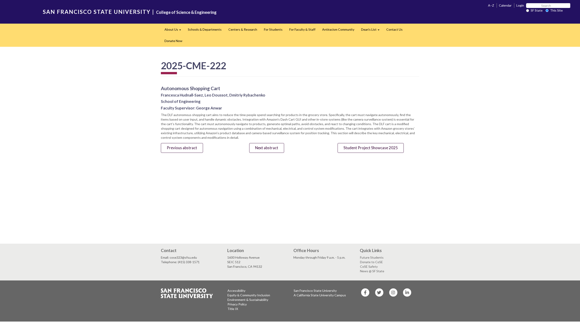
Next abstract (266, 147)
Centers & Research (242, 29)
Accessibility (236, 290)
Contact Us (394, 29)
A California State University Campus (320, 295)
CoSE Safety (369, 266)
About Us (174, 30)
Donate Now (173, 41)
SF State (537, 10)
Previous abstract (182, 147)
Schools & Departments (205, 29)
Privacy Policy (237, 304)
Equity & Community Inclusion (248, 295)
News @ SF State (372, 271)
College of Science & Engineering (186, 12)
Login (520, 5)
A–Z (491, 5)
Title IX (232, 309)
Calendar (505, 5)
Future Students (372, 257)
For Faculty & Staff (302, 29)
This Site (556, 10)
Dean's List (372, 30)
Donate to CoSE (371, 262)
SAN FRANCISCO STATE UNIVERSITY (96, 11)
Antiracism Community (338, 29)
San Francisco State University (315, 290)
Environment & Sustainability (247, 300)
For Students (273, 29)
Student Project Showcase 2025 (370, 147)
